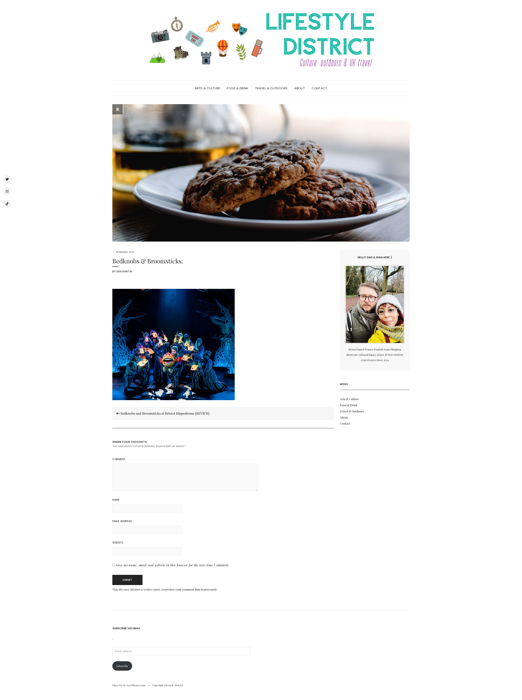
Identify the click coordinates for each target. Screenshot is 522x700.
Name (115, 499)
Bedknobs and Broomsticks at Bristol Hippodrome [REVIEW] (164, 413)
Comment (118, 459)
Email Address (122, 521)
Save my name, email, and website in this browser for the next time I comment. (173, 565)
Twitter (7, 179)
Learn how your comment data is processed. (189, 589)
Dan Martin (124, 271)
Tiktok (7, 204)
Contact (319, 88)
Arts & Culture (207, 88)
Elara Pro (117, 685)
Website (117, 542)
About (299, 88)
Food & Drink (237, 88)
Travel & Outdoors (271, 88)
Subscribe (122, 666)
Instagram (7, 191)
